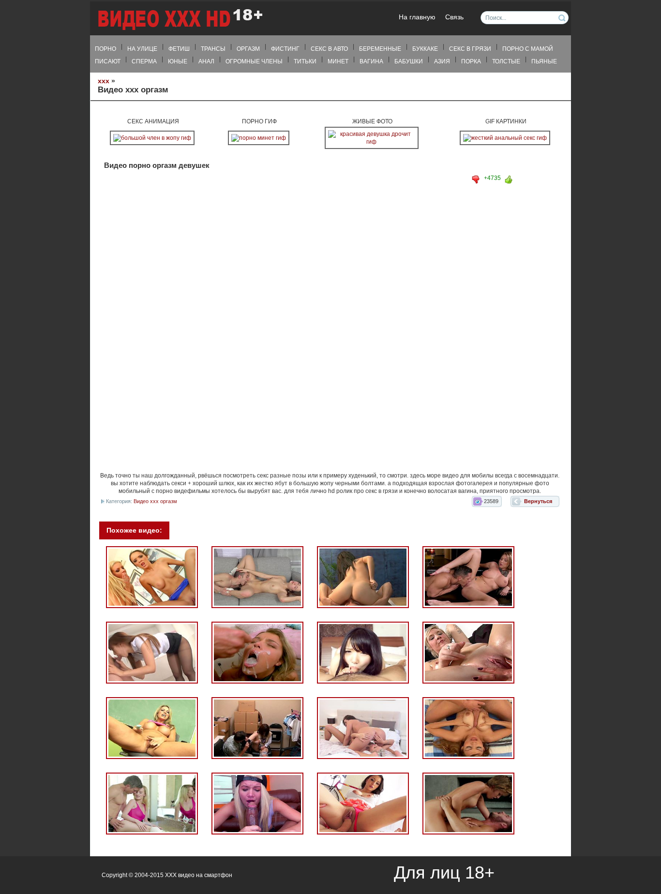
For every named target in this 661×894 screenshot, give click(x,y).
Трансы (213, 48)
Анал (206, 61)
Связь (454, 17)
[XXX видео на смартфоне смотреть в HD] (179, 19)
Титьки (305, 61)
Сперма (144, 61)
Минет (338, 61)
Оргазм (248, 48)
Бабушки (408, 61)
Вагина (371, 61)
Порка (471, 61)
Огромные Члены (254, 61)
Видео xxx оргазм (155, 501)
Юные (177, 61)
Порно (105, 48)
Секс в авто (329, 48)
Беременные (380, 48)
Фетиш (179, 48)
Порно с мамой (527, 48)
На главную (417, 17)
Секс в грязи (470, 48)
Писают (107, 61)
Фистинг (285, 48)
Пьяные (544, 61)
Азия (442, 61)
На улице (142, 48)
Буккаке (425, 48)
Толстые (506, 61)
